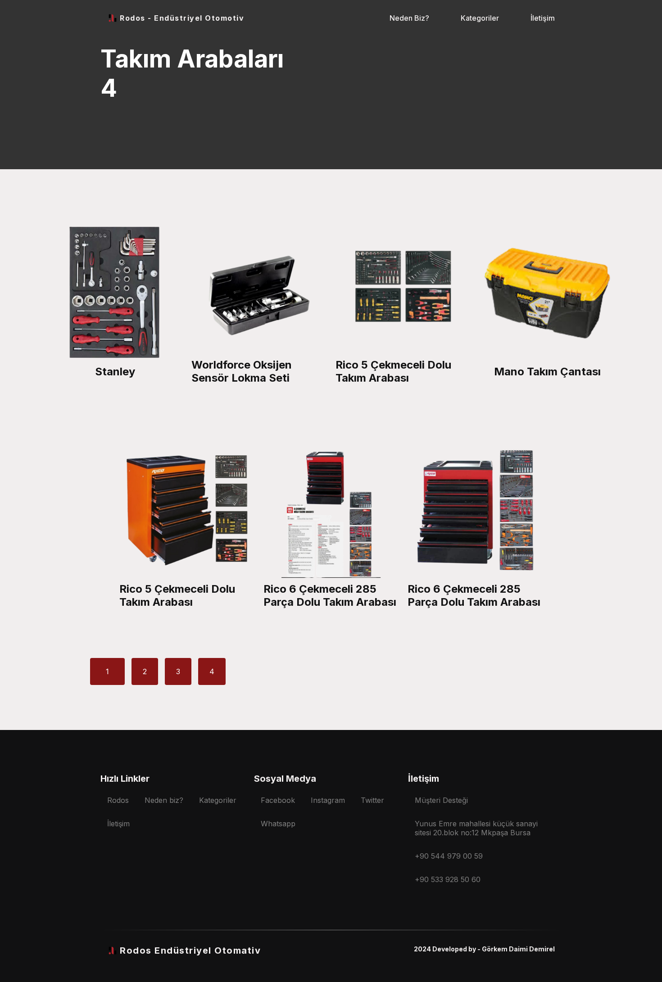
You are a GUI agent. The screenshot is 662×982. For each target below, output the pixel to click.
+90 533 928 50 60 (448, 879)
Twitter (372, 800)
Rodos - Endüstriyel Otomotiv (182, 18)
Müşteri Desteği (441, 800)
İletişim (543, 18)
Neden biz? (164, 800)
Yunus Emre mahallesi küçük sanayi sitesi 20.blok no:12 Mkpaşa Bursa (476, 828)
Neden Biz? (409, 18)
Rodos (118, 800)
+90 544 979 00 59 (449, 855)
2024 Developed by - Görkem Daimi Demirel (484, 949)
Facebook (278, 800)
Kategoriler (480, 18)
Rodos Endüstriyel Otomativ (190, 950)
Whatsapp (278, 823)
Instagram (328, 800)
